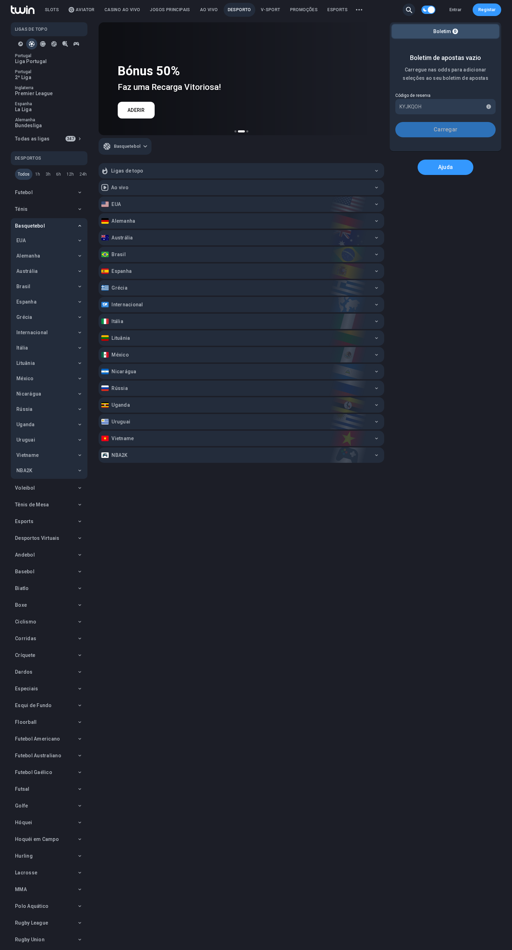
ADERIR (136, 110)
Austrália (27, 271)
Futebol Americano (37, 739)
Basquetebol (30, 226)
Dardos (24, 672)
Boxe (21, 605)
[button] (409, 9)
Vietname (27, 455)
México (25, 378)
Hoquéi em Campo (37, 839)
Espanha (26, 302)
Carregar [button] (445, 129)
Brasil (23, 286)
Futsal (22, 789)
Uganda (25, 424)
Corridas (25, 638)
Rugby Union (30, 939)
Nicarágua (28, 394)
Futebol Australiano (38, 755)
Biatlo (22, 588)
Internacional (32, 332)
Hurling (24, 856)
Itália (22, 348)
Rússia (24, 409)
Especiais (26, 688)
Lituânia (25, 363)
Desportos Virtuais (37, 538)
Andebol (25, 555)
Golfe (21, 806)
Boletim (445, 31)
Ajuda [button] (445, 167)
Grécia (24, 317)
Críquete (25, 655)
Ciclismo (25, 622)
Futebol (24, 192)
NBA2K (24, 470)
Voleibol (25, 488)
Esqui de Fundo (33, 705)
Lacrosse (26, 872)
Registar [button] (487, 9)
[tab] (20, 43)
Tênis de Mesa (32, 504)
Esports (24, 521)
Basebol (24, 571)
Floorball (26, 722)
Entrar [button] (455, 9)
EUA (21, 240)
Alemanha (28, 256)
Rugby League (31, 923)
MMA (21, 889)
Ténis (21, 209)
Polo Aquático (31, 906)
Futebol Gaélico (33, 772)
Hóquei (23, 822)
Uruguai (25, 440)
